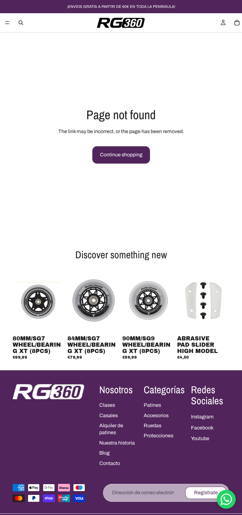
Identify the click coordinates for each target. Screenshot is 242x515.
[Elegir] (219, 323)
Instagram (202, 416)
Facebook (202, 427)
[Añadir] (55, 323)
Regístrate (206, 492)
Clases (107, 405)
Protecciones (158, 435)
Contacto (109, 463)
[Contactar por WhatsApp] (226, 499)
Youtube (200, 438)
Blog (104, 453)
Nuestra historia (117, 442)
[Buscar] (21, 23)
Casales (108, 415)
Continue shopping (121, 154)
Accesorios (156, 415)
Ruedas (152, 425)
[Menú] (7, 22)
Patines (152, 405)
